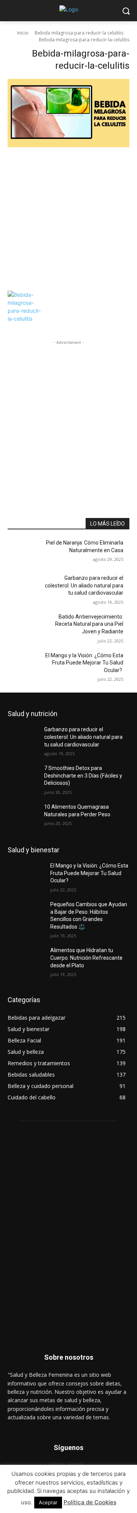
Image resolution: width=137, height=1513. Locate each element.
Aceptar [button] (48, 1502)
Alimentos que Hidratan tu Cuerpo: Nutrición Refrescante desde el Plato (86, 957)
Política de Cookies (90, 1502)
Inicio (23, 33)
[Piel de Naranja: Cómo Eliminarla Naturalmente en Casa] (26, 552)
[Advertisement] (68, 218)
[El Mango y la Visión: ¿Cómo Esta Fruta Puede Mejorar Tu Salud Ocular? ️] (26, 664)
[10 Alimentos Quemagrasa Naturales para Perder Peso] (26, 816)
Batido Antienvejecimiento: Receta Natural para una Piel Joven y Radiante (89, 624)
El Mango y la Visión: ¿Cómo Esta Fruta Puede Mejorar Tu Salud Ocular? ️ (84, 662)
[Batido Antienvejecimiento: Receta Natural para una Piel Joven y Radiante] (26, 626)
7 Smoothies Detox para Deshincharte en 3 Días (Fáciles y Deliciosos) (83, 775)
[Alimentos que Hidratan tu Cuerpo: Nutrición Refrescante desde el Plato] (26, 959)
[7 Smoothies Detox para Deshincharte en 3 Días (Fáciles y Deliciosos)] (26, 777)
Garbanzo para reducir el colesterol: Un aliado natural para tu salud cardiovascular (84, 585)
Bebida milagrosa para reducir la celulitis (79, 33)
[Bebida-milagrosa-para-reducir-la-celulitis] (68, 183)
